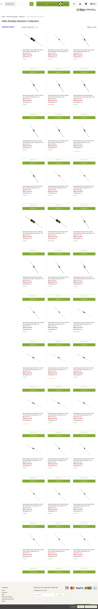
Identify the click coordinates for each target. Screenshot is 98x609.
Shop (3, 594)
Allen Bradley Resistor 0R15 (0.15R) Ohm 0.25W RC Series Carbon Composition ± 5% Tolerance (58, 51)
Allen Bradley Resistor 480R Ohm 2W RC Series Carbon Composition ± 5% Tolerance (33, 51)
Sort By (24, 27)
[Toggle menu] (3, 4)
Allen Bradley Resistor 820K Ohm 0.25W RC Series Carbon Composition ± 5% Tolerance (58, 460)
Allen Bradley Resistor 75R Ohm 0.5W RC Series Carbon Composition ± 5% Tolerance (58, 142)
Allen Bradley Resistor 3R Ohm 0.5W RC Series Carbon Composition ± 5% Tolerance (33, 188)
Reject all (80, 606)
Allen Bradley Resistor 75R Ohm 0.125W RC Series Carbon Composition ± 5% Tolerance (58, 369)
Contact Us (4, 592)
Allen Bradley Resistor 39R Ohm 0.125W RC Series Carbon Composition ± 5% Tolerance (83, 415)
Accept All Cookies (91, 606)
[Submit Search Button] (31, 4)
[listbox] (32, 27)
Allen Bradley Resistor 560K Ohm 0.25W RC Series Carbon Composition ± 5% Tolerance (58, 188)
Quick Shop (32, 72)
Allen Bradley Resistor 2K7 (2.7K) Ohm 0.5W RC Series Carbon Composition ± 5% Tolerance (83, 278)
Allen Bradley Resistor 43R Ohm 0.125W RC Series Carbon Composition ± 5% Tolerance (58, 415)
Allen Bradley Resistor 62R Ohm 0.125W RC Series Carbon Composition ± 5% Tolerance (83, 369)
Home (3, 590)
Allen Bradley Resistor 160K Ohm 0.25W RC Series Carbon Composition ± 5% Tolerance (58, 506)
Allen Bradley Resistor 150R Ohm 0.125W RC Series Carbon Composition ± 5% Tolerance (83, 324)
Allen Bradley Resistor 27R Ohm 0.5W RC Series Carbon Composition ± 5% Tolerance (83, 142)
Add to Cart (32, 68)
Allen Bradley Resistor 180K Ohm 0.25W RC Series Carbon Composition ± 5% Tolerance (33, 506)
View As (89, 27)
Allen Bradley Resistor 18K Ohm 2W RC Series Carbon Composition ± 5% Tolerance (58, 233)
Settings (73, 606)
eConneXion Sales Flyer (8, 599)
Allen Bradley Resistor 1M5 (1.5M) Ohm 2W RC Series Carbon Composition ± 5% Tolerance (33, 233)
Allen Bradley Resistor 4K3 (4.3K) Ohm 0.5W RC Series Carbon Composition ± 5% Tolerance (33, 278)
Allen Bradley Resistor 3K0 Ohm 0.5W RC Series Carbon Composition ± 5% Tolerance (58, 278)
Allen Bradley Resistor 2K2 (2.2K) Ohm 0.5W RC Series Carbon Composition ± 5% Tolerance (33, 142)
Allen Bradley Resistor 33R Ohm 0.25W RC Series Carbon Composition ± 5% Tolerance (58, 324)
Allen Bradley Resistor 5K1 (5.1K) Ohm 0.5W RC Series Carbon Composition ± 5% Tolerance (83, 233)
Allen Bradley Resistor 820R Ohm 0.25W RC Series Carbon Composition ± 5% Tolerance (83, 188)
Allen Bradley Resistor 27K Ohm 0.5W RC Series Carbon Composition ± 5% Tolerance (33, 97)
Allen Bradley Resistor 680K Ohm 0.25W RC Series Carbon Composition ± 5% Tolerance (83, 460)
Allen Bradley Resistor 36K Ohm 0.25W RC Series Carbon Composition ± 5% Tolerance (33, 551)
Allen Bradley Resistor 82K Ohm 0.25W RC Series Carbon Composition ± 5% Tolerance (84, 506)
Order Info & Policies (7, 597)
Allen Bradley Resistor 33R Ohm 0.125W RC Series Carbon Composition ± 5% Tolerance (33, 460)
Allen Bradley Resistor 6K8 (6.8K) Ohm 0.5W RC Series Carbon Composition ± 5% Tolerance (83, 97)
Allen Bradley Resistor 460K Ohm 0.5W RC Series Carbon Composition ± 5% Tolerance (84, 51)
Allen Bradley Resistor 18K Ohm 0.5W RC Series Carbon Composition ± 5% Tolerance (58, 97)
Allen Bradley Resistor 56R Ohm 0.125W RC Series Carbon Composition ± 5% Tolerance (33, 415)
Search (3, 601)
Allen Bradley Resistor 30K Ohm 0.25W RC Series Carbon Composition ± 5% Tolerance (58, 551)
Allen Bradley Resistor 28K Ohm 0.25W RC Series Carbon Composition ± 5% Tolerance (84, 551)
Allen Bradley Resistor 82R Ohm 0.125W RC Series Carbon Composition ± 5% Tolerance (33, 369)
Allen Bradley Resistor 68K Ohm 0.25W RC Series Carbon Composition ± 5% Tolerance (33, 324)
